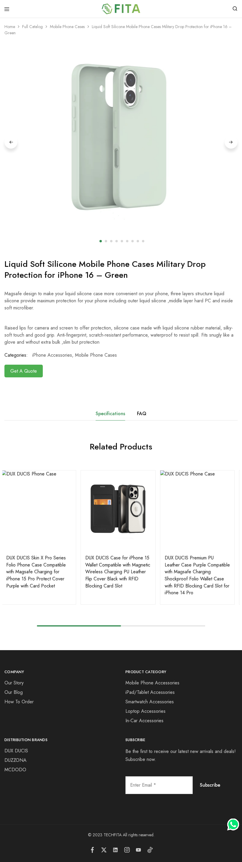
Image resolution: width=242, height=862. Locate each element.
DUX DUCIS (16, 750)
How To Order (19, 701)
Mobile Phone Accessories (152, 682)
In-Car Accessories (144, 720)
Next (231, 142)
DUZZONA (15, 760)
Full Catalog (32, 27)
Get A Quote (23, 371)
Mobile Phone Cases (67, 27)
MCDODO (15, 769)
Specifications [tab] (110, 413)
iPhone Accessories (52, 355)
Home (9, 27)
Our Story (14, 682)
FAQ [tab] (141, 413)
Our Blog (13, 692)
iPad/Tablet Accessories (150, 692)
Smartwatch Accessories (149, 701)
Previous (10, 142)
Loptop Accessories (145, 711)
